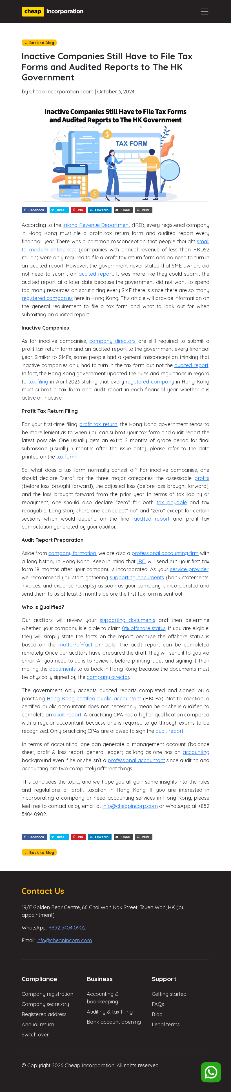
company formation (72, 553)
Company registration (47, 994)
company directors (112, 341)
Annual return (38, 1024)
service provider (189, 569)
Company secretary (45, 1004)
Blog (157, 1014)
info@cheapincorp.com (130, 806)
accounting (196, 752)
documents (62, 669)
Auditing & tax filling (110, 1011)
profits (201, 478)
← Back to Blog (39, 42)
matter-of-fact (75, 644)
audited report (96, 274)
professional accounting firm (165, 553)
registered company (150, 381)
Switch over (35, 1034)
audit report (67, 714)
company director (108, 677)
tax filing (38, 381)
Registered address (44, 1014)
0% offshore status (143, 628)
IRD (141, 561)
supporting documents (137, 577)
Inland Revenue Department (96, 225)
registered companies (47, 298)
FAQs (158, 1004)
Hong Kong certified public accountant (94, 698)
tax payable (172, 502)
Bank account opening (114, 1022)
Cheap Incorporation (89, 1065)
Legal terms (166, 1024)
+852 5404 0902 (67, 927)
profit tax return (98, 424)
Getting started (169, 994)
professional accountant (136, 760)
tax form (66, 456)
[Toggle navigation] (204, 12)
